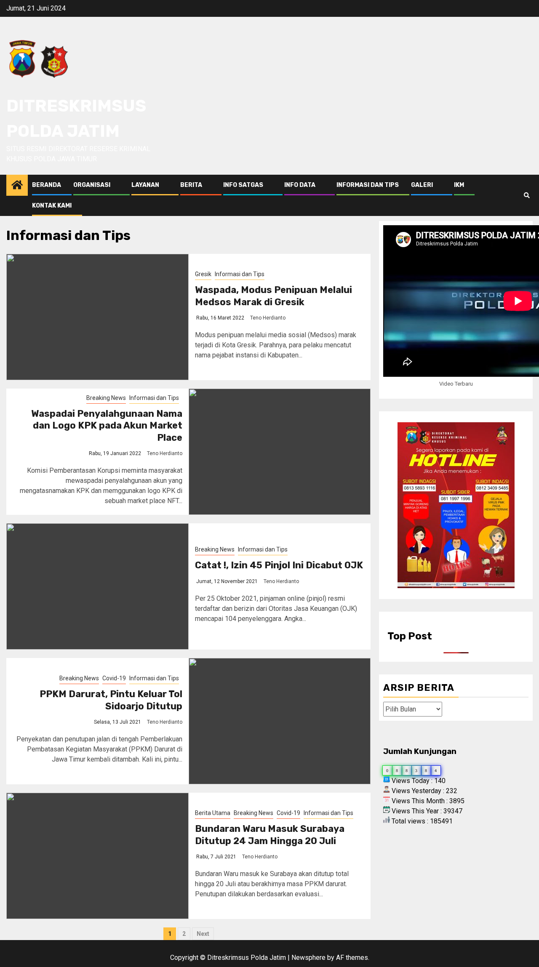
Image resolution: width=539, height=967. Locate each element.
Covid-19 (114, 678)
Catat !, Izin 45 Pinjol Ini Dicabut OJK (279, 565)
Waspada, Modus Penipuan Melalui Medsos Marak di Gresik (273, 296)
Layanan (145, 185)
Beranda (46, 185)
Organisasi (91, 185)
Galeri (422, 185)
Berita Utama (212, 813)
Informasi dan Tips (367, 185)
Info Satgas (243, 185)
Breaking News (106, 397)
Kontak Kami (52, 205)
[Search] (526, 195)
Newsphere (308, 958)
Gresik (203, 274)
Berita (191, 185)
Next (203, 933)
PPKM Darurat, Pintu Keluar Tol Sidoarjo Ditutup (111, 700)
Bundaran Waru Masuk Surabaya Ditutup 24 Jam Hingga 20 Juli (269, 835)
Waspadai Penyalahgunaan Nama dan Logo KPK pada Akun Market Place (106, 425)
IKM (459, 185)
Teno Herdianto (268, 318)
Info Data (299, 185)
